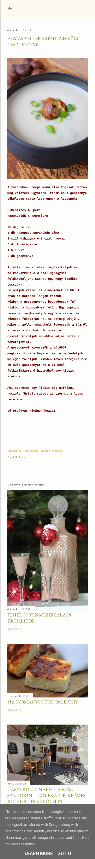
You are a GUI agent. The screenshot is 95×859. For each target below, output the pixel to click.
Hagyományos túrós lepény (42, 702)
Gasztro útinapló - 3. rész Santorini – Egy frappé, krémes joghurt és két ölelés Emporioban (46, 798)
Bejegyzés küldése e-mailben (44, 450)
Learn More (39, 853)
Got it (64, 853)
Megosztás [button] (14, 450)
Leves (22, 457)
